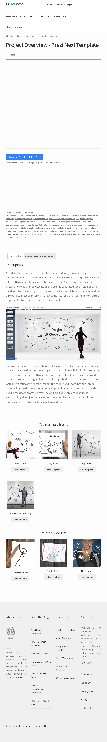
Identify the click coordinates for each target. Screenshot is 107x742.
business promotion (23, 218)
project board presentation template (37, 225)
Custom (45, 16)
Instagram (86, 691)
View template (20, 469)
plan (36, 222)
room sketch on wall (85, 234)
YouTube (85, 682)
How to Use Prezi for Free (40, 702)
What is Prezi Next (39, 653)
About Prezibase (63, 638)
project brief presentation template (69, 225)
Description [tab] (15, 256)
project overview (65, 231)
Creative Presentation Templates (37, 689)
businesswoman (40, 218)
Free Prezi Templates (66, 630)
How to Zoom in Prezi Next (38, 643)
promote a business (67, 234)
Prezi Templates (14, 16)
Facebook (86, 674)
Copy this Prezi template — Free (24, 157)
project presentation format (85, 231)
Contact (19, 27)
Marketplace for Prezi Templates (61, 4)
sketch (17, 237)
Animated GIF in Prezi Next (41, 663)
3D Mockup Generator (66, 678)
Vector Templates (64, 658)
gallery (30, 222)
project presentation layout (18, 234)
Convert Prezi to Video (38, 675)
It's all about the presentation (33, 726)
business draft (17, 215)
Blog (8, 27)
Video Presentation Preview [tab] (39, 256)
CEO (77, 218)
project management (15, 231)
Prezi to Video (60, 16)
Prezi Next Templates (31, 36)
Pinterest (85, 708)
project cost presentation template (80, 228)
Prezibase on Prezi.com (62, 668)
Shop (18, 36)
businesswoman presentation (62, 218)
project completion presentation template (45, 228)
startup (24, 237)
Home (11, 36)
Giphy (83, 699)
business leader (31, 215)
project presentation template (44, 234)
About (33, 16)
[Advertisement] (53, 186)
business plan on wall (61, 215)
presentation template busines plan (54, 222)
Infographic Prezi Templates (64, 648)
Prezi (20, 677)
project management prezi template (41, 231)
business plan (45, 215)
